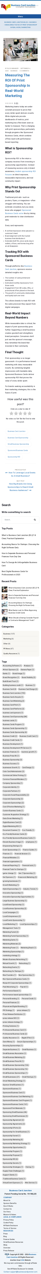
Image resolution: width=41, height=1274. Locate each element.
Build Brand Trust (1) (10, 681)
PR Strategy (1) (9, 1010)
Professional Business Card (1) (14, 1030)
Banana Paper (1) (27, 670)
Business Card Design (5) (28, 689)
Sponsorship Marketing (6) (13, 1139)
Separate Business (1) (11, 1049)
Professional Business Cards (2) (15, 1034)
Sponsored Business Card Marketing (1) (18, 1096)
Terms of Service (9, 1228)
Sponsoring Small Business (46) (15, 1112)
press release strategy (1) (12, 1022)
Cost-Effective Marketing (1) (13, 807)
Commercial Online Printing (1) (14, 775)
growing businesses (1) (11, 881)
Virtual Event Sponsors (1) (13, 1183)
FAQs (5, 1245)
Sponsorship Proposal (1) (12, 1155)
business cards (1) (10, 720)
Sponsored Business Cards (18, 450)
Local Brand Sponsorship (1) (13, 905)
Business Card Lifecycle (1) (13, 697)
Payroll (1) (24, 987)
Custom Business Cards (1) (13, 811)
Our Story (7, 1212)
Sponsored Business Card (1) (14, 1092)
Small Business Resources (13, 1242)
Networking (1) (24, 963)
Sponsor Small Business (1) (13, 1085)
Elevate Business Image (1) (13, 842)
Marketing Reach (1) (28, 948)
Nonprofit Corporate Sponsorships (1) (17, 983)
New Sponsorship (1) (26, 975)
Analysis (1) (28, 666)
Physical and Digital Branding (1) (15, 1006)
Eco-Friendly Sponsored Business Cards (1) (19, 838)
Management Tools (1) (11, 928)
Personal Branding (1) (11, 999)
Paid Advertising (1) (10, 987)
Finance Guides (9, 1239)
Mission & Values (9, 1214)
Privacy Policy (8, 1220)
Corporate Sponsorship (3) (13, 799)
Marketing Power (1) (10, 948)
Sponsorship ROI (14, 457)
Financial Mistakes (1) (11, 858)
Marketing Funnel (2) (10, 932)
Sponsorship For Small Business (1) (16, 1132)
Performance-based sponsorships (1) (17, 995)
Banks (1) (6, 673)
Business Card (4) (9, 689)
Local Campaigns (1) (10, 912)
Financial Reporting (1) (11, 865)
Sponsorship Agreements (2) (14, 1124)
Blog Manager (13, 68)
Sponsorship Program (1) (12, 1151)
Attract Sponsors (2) (10, 670)
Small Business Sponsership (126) (16, 1065)
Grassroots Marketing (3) (27, 877)
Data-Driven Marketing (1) (12, 818)
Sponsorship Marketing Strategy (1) (16, 1143)
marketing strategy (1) (11, 955)
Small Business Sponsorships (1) (15, 1073)
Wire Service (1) (31, 1183)
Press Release (8, 1251)
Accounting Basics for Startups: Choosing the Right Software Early (20, 546)
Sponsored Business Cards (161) (15, 1104)
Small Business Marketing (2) (14, 1057)
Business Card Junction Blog (16, 22)
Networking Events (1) (11, 967)
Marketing (7, 639)
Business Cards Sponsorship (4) (15, 732)
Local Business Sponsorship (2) (14, 908)
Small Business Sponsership (18, 444)
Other (5, 644)
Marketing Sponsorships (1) (13, 952)
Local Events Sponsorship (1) (14, 920)
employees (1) (31, 842)
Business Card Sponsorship (18, 438)
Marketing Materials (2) (11, 944)
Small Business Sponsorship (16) (15, 1069)
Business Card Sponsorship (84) (15, 717)
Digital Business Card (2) (12, 822)
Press (5, 1234)
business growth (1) (29, 752)
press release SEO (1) (11, 1018)
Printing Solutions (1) (11, 1026)
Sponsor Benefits (10, 1203)
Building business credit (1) (13, 685)
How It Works (8, 1206)
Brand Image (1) (19, 673)
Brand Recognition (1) (11, 677)
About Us (6, 1200)
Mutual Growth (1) (10, 963)
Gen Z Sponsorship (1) (27, 873)
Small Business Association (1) (14, 1053)
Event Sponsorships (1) (11, 850)
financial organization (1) (12, 861)
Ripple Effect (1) (28, 1038)
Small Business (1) (29, 1049)
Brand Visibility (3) (28, 677)
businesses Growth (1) (11, 767)
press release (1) (23, 1010)
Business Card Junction (16, 431)
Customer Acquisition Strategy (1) (16, 814)
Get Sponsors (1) (9, 877)
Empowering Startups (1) (12, 846)
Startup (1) (30, 1167)
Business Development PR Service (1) (17, 748)
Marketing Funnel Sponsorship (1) (15, 936)
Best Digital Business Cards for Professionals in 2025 (15, 573)
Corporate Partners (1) (11, 791)
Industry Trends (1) (30, 889)
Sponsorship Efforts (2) (12, 1128)
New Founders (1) (9, 975)
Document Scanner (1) (11, 830)
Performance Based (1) (12, 991)
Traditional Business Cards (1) (14, 1179)
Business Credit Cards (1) (12, 740)
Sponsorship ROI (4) (10, 1159)
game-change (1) (9, 873)
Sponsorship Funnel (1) (11, 1136)
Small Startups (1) (29, 1077)
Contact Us (7, 1209)
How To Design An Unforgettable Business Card (19, 564)
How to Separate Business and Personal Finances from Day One (18, 555)
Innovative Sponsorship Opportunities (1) (18, 897)
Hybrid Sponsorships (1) (12, 889)
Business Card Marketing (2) (13, 701)
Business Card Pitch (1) (11, 705)
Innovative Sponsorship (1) (13, 893)
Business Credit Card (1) (29, 736)
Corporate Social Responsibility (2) (16, 795)
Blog (5, 1236)
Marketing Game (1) (10, 940)
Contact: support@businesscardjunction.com (20, 1272)
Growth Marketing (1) (11, 885)
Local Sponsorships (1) (28, 924)
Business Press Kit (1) (11, 756)
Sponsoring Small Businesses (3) (15, 1116)
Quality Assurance (10, 654)
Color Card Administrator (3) (13, 771)
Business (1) (30, 685)
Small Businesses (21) (11, 1077)
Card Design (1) (28, 767)
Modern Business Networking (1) (15, 959)
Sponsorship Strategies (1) (13, 1167)
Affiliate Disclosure (10, 1225)
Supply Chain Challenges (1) (13, 1171)
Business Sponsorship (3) (12, 760)
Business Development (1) (13, 744)
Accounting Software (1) (12, 666)
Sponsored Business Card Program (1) (17, 1100)
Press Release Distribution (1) (14, 1014)
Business (33, 22)
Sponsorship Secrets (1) (12, 1163)
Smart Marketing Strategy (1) (14, 1081)
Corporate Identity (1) (11, 787)
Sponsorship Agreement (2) (13, 1120)
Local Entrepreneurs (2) (12, 916)
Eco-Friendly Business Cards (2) (15, 834)
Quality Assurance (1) (11, 1038)
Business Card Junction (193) (14, 693)
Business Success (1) (11, 764)
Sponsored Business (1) (12, 1089)
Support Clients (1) (10, 1175)
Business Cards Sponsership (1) (15, 728)
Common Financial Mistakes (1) (15, 779)
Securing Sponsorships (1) (13, 1045)
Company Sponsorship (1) (12, 783)
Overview (6, 1248)
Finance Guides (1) (30, 850)
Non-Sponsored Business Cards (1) (16, 979)
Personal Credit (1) (29, 999)
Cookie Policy (8, 1223)
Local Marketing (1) (10, 924)
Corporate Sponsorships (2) (13, 803)
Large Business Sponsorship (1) (15, 901)
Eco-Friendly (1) (28, 830)
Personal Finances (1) (11, 1002)
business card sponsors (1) (13, 713)
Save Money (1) (9, 1042)
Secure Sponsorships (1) (26, 1042)
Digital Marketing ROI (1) (12, 826)
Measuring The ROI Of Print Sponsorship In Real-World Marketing (17, 85)
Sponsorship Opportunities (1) (14, 1147)
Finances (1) (7, 854)
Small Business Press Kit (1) (13, 1061)
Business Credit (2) (10, 736)
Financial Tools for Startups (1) (14, 869)
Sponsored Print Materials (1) (14, 1108)
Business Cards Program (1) (13, 724)
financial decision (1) (22, 854)
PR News (6, 649)
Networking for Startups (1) (13, 971)
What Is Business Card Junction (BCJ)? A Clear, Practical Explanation (19, 537)
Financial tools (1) (29, 865)
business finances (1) (11, 752)
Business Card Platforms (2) (13, 709)
